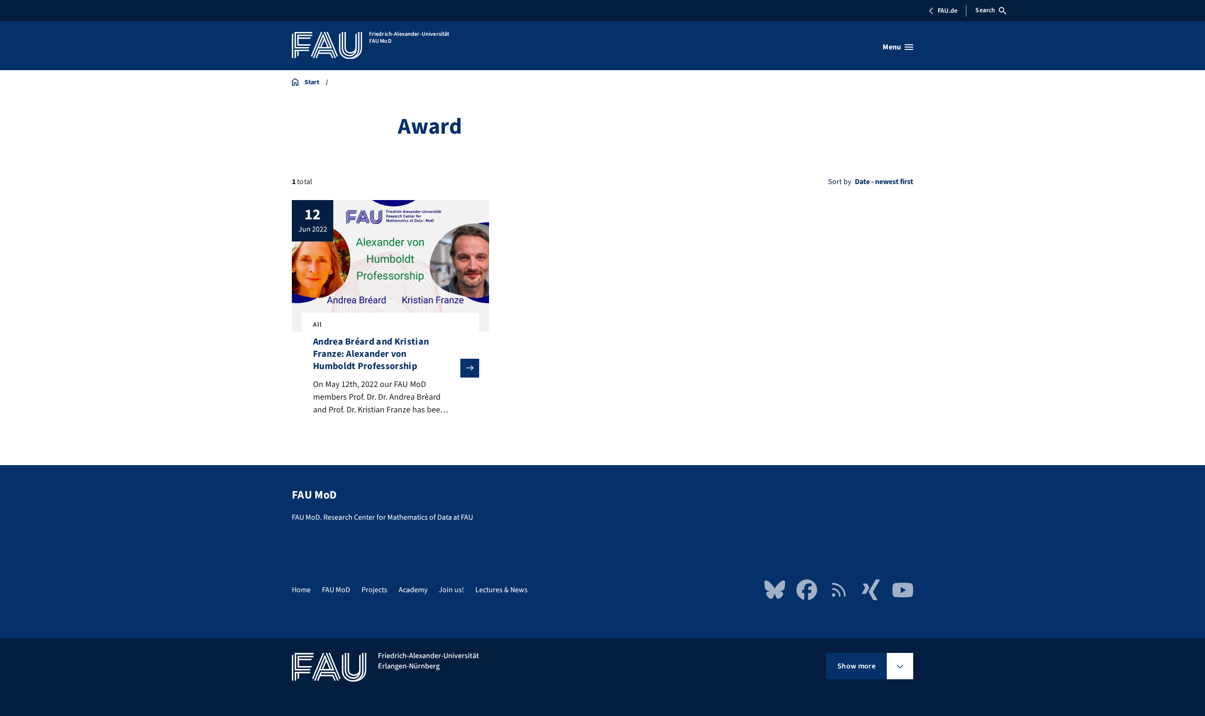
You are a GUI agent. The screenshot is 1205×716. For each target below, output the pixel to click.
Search (985, 10)
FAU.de (947, 11)
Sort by (839, 182)
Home (301, 590)
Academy (413, 590)
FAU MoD (336, 590)
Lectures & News (501, 590)
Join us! (451, 590)
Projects (374, 590)
